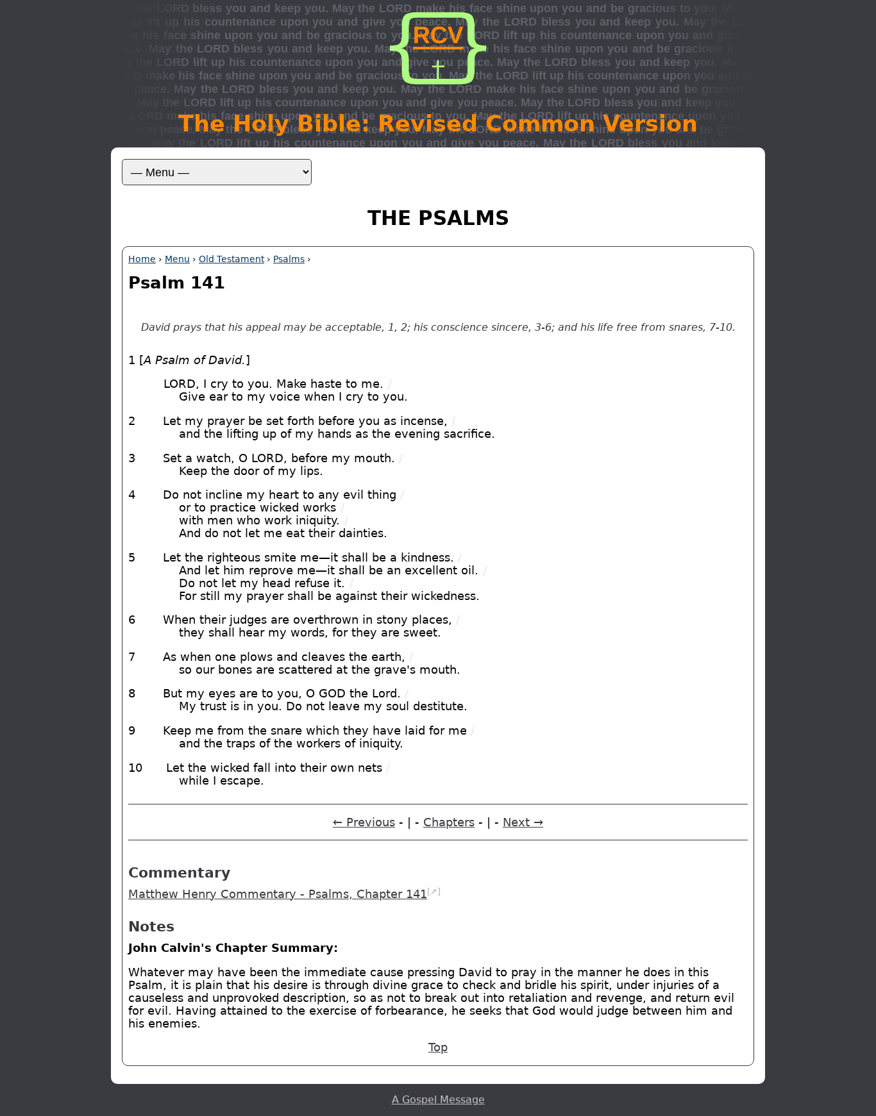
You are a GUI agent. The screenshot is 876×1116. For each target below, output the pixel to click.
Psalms (289, 259)
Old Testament (231, 259)
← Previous (364, 822)
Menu (177, 259)
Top (438, 1047)
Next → (523, 822)
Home (142, 259)
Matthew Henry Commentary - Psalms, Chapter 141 (277, 894)
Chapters (449, 822)
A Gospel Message (438, 1100)
